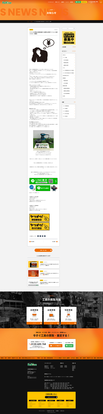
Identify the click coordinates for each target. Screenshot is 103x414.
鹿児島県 (68, 388)
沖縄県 (71, 388)
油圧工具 (59, 376)
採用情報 (71, 2)
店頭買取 (61, 365)
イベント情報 (65, 57)
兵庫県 (61, 386)
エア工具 (51, 376)
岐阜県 (66, 385)
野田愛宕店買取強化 (67, 88)
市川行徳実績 (66, 83)
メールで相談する (57, 345)
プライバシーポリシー (42, 410)
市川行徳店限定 (66, 60)
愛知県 (71, 385)
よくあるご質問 (46, 368)
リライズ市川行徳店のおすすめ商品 (68, 72)
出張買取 (65, 365)
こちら (53, 172)
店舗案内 (62, 2)
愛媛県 (70, 387)
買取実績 (64, 78)
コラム (64, 67)
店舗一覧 (51, 365)
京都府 (56, 386)
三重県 (51, 386)
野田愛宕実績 (66, 80)
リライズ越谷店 (65, 116)
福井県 (58, 385)
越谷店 (73, 370)
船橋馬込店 (73, 368)
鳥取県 (53, 387)
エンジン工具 (55, 376)
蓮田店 (73, 369)
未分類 (64, 96)
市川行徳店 (73, 365)
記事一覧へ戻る (43, 250)
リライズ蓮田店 (65, 108)
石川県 (56, 385)
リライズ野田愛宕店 (66, 105)
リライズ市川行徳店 (66, 113)
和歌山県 (66, 386)
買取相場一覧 (46, 365)
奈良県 (63, 386)
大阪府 (58, 386)
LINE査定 (70, 345)
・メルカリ (30, 406)
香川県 (68, 387)
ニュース (67, 2)
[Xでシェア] (38, 236)
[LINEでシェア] (42, 236)
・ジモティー (31, 405)
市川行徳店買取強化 (67, 93)
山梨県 (61, 385)
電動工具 (48, 376)
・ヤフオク (30, 402)
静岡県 (68, 385)
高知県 (73, 387)
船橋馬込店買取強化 (67, 90)
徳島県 (65, 387)
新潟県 (51, 385)
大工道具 (67, 376)
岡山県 (58, 387)
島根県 (55, 387)
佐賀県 (55, 388)
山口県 (63, 387)
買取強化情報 (65, 85)
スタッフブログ (52, 368)
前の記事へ (33, 241)
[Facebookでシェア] (40, 236)
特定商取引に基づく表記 (50, 410)
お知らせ (31, 21)
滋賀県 (54, 386)
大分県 (63, 388)
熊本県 (60, 388)
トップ (28, 21)
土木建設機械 (71, 376)
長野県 (63, 385)
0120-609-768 (93, 2)
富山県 (54, 385)
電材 (45, 376)
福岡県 (53, 388)
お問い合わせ (62, 410)
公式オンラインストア (51, 397)
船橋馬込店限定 (66, 65)
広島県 (60, 387)
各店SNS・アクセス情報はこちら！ (34, 192)
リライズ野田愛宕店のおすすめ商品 (68, 70)
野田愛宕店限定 (66, 62)
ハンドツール (63, 376)
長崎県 (58, 388)
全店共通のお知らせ (66, 75)
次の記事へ (54, 241)
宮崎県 (65, 388)
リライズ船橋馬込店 (66, 111)
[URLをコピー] (45, 236)
